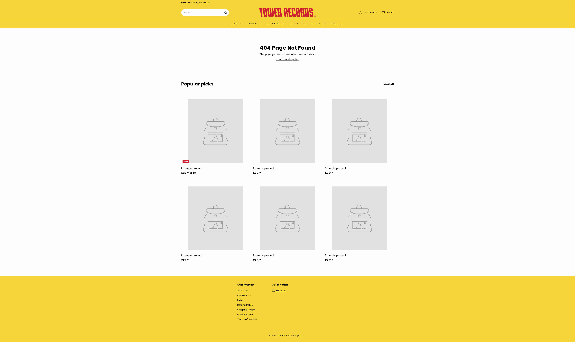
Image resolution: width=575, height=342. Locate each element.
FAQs (240, 300)
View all (388, 84)
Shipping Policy (246, 309)
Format (253, 23)
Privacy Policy (245, 314)
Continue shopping (287, 59)
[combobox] (205, 12)
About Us (337, 23)
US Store (204, 2)
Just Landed (275, 23)
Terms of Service (247, 319)
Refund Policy (245, 304)
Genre (235, 23)
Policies (317, 23)
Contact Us (244, 295)
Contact (296, 23)
